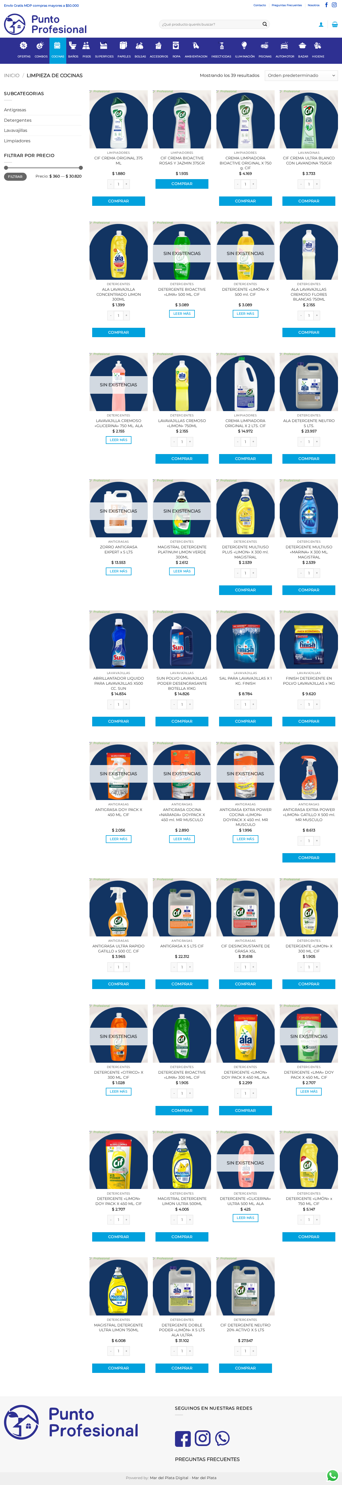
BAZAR (303, 56)
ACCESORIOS (159, 56)
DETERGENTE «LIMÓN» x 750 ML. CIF (309, 1201)
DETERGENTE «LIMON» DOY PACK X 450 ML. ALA (245, 1075)
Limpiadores (17, 140)
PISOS (87, 56)
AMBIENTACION (196, 56)
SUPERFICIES (104, 56)
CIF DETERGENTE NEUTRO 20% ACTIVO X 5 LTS (245, 1328)
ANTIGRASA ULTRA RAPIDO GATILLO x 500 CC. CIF (118, 949)
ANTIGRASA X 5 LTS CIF (182, 946)
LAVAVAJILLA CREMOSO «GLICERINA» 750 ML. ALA (119, 423)
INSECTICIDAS (221, 56)
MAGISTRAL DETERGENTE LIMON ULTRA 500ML (182, 1201)
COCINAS (58, 56)
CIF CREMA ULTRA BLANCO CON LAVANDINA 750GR (309, 161)
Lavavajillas (15, 130)
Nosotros (314, 5)
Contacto (260, 5)
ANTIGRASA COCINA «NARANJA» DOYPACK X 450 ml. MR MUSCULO (182, 814)
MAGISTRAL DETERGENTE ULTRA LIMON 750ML (118, 1328)
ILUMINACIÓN (245, 56)
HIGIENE (318, 56)
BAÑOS (73, 56)
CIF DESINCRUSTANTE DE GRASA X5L (245, 949)
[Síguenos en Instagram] (334, 5)
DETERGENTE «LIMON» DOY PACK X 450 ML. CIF (118, 1201)
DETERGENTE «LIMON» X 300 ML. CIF (309, 949)
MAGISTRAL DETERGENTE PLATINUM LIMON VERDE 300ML (182, 552)
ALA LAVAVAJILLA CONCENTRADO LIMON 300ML (118, 294)
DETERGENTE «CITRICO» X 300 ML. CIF (118, 1075)
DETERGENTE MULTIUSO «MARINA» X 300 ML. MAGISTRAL (309, 552)
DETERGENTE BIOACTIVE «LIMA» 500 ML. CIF (182, 292)
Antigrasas (15, 109)
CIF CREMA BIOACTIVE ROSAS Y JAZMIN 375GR (182, 161)
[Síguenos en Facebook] (326, 5)
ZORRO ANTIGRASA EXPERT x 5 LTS (118, 549)
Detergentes (18, 120)
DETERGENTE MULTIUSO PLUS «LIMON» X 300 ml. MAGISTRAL (245, 552)
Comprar (118, 201)
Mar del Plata (204, 1477)
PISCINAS (265, 56)
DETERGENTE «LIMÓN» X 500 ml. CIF (245, 292)
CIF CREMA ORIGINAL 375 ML (118, 161)
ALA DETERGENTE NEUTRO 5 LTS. (309, 423)
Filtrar (15, 177)
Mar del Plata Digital (169, 1477)
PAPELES (124, 56)
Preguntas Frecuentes (287, 5)
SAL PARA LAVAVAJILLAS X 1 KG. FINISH (245, 681)
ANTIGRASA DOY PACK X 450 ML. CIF (118, 812)
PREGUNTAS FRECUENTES (207, 1459)
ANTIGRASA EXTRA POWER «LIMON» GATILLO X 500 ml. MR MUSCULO (309, 814)
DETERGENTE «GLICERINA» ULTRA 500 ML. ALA (245, 1201)
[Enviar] (264, 24)
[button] (321, 24)
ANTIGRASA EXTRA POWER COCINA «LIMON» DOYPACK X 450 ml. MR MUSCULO (245, 817)
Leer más (182, 314)
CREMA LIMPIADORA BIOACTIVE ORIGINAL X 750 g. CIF (245, 163)
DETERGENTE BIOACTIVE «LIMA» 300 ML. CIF (182, 1075)
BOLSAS (140, 56)
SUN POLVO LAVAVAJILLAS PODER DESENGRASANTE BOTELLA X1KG (182, 683)
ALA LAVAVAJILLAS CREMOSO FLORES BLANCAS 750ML (309, 294)
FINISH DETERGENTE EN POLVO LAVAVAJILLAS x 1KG (309, 681)
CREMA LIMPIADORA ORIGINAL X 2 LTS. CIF (245, 423)
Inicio (12, 75)
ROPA (177, 56)
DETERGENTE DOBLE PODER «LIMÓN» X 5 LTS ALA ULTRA (182, 1330)
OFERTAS (24, 56)
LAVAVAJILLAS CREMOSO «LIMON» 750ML (182, 423)
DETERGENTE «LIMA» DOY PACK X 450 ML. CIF (309, 1075)
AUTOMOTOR (285, 56)
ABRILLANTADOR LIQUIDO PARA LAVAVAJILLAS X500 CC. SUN (118, 683)
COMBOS (41, 56)
